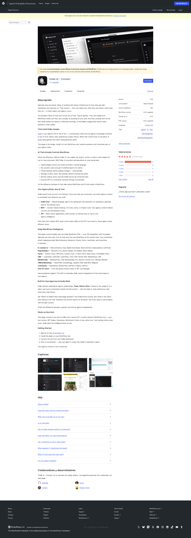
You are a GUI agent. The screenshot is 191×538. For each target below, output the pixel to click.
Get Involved (118, 508)
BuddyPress (154, 518)
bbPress (153, 515)
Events (116, 512)
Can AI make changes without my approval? (54, 429)
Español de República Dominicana (37, 527)
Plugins (45, 515)
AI (147, 129)
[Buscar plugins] (29, 22)
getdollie (55, 82)
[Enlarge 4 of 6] (85, 377)
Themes (46, 512)
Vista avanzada (124, 144)
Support (81, 512)
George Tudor (84, 488)
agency (143, 129)
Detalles (43, 91)
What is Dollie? (43, 404)
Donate (117, 515)
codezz (45, 488)
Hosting (10, 515)
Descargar (148, 81)
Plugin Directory (13, 10)
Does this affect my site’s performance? (52, 436)
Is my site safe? (43, 423)
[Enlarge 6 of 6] (110, 375)
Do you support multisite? (47, 461)
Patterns (46, 518)
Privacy (10, 518)
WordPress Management (145, 138)
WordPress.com (156, 508)
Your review (123, 179)
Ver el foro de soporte (127, 196)
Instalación (68, 91)
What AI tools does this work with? (51, 454)
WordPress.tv (84, 518)
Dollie (40, 134)
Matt (152, 512)
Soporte (150, 91)
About (10, 508)
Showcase (46, 508)
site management (147, 134)
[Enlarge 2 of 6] (59, 377)
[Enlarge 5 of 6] (110, 361)
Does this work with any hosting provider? (53, 411)
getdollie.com (59, 333)
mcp (151, 129)
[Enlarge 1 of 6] (59, 361)
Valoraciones (55, 91)
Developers (83, 515)
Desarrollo (80, 91)
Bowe (81, 483)
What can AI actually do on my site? (51, 417)
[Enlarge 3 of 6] (85, 361)
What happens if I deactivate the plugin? (52, 448)
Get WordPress (181, 3)
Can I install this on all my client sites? (51, 442)
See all (150, 179)
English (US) (149, 125)
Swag (117, 518)
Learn (80, 508)
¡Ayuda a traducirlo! (120, 16)
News (10, 512)
